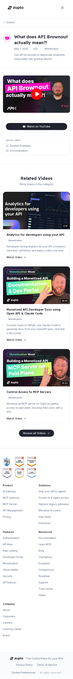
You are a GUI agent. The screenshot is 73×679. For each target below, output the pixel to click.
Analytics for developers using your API (35, 234)
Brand (6, 635)
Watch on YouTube (38, 126)
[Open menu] (62, 8)
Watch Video (14, 257)
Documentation (19, 150)
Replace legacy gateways (54, 504)
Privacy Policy (24, 664)
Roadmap (44, 576)
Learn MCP (45, 544)
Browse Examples (20, 145)
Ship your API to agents (52, 491)
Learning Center (12, 628)
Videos (10, 22)
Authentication (11, 537)
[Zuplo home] (16, 8)
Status (42, 595)
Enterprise (44, 523)
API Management (13, 510)
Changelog (45, 556)
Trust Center (46, 588)
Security (7, 576)
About (6, 609)
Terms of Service (47, 664)
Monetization (10, 563)
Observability (10, 569)
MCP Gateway (11, 497)
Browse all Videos (34, 433)
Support (43, 582)
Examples (44, 563)
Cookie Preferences (23, 672)
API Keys (8, 544)
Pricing (7, 516)
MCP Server (10, 504)
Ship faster (45, 516)
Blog (41, 550)
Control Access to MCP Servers (29, 392)
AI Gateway (9, 491)
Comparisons (46, 569)
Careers (7, 622)
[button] (36, 94)
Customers (9, 616)
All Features (9, 582)
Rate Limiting (10, 550)
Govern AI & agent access (54, 497)
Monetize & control (50, 510)
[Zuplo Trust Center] (8, 462)
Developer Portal (13, 556)
